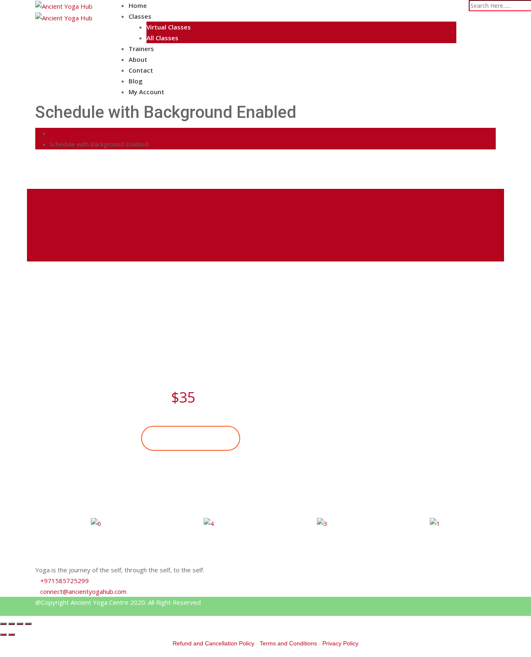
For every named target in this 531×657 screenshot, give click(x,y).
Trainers (141, 48)
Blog (136, 81)
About (138, 59)
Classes (140, 16)
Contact (141, 70)
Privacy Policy (340, 643)
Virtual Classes (168, 27)
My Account (146, 92)
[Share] (11, 624)
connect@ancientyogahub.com (83, 591)
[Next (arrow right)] (11, 634)
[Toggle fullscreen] (20, 624)
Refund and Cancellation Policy (213, 643)
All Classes (162, 38)
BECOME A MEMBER (190, 438)
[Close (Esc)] (3, 624)
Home (138, 5)
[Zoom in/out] (28, 624)
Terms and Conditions (288, 643)
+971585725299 (64, 580)
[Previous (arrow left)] (3, 634)
